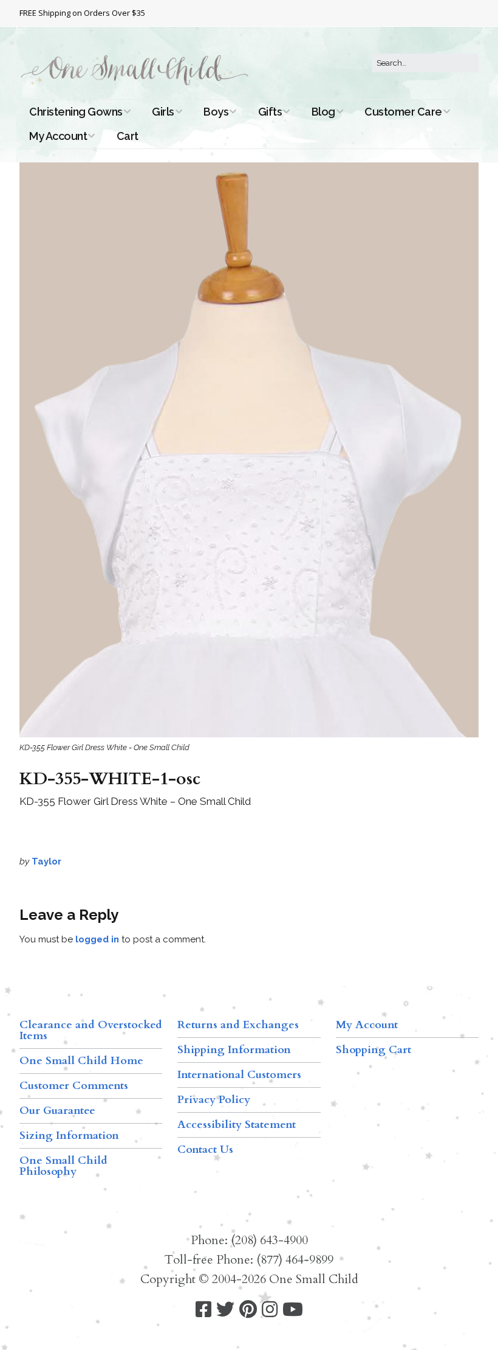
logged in (97, 939)
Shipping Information (234, 1049)
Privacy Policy (213, 1099)
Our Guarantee (57, 1110)
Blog (323, 111)
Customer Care (403, 111)
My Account (58, 136)
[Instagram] (270, 1309)
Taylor (46, 861)
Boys (215, 111)
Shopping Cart (373, 1049)
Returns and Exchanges (238, 1024)
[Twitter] (225, 1309)
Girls (163, 111)
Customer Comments (73, 1085)
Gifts (270, 111)
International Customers (239, 1074)
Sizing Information (69, 1135)
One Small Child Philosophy (63, 1166)
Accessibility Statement (236, 1124)
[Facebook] (203, 1309)
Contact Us (205, 1149)
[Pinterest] (248, 1309)
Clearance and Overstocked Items (90, 1030)
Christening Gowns (76, 111)
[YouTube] (292, 1309)
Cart (127, 136)
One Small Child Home (81, 1060)
